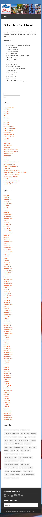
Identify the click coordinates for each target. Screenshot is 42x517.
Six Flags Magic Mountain (10, 183)
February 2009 (7, 373)
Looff (26, 447)
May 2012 (6, 308)
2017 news (6, 113)
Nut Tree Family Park (9, 164)
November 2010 (8, 329)
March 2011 (7, 321)
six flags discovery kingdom (10, 468)
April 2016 (6, 275)
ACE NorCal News (8, 130)
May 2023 (6, 201)
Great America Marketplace (11, 149)
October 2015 (7, 277)
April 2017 (6, 260)
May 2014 (6, 289)
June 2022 (6, 208)
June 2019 (6, 237)
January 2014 (7, 293)
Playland (22, 454)
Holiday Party (7, 155)
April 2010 (6, 344)
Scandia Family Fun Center (11, 176)
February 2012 (7, 310)
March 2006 (7, 400)
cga (26, 437)
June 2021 (6, 220)
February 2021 (7, 224)
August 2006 (7, 392)
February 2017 (7, 264)
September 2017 (8, 252)
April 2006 (6, 398)
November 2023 (8, 199)
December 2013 (8, 296)
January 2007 (7, 386)
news (22, 450)
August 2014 (7, 287)
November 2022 (8, 203)
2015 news (6, 109)
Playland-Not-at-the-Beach (11, 166)
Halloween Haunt (8, 153)
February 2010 (7, 348)
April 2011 (6, 319)
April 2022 (6, 212)
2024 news (6, 124)
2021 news (6, 120)
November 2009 (8, 354)
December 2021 (8, 214)
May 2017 (6, 258)
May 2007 (6, 384)
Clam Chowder (32, 437)
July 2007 (6, 381)
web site (16, 478)
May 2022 (6, 210)
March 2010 (7, 346)
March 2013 (7, 300)
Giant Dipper (7, 143)
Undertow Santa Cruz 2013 (27, 474)
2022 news (6, 122)
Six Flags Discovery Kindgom (11, 180)
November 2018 (8, 241)
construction (33, 440)
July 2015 (6, 281)
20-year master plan (9, 107)
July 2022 (6, 206)
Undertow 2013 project (16, 471)
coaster (6, 440)
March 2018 (7, 245)
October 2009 (7, 356)
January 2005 (7, 413)
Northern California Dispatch (11, 162)
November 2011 (8, 314)
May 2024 (6, 197)
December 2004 (8, 415)
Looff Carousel (32, 447)
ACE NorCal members (9, 128)
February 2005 (7, 411)
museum (13, 450)
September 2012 (8, 304)
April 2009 (6, 369)
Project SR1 (7, 168)
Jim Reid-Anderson (18, 447)
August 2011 (7, 317)
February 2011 (7, 323)
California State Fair (9, 134)
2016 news (6, 111)
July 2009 (6, 363)
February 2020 (7, 231)
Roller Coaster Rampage (10, 461)
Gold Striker (7, 147)
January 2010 (7, 350)
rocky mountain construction (25, 457)
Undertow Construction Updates (11, 474)
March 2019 (7, 239)
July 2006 (6, 394)
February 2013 (7, 302)
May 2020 (6, 226)
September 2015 (8, 279)
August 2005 (7, 402)
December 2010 (8, 327)
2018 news (6, 116)
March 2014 (7, 291)
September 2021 (8, 218)
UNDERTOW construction (10, 185)
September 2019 (8, 233)
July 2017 (6, 256)
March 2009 (7, 371)
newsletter (27, 450)
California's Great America (10, 137)
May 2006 (6, 396)
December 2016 (8, 268)
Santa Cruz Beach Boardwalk (11, 174)
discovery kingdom (8, 443)
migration (6, 450)
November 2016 (8, 270)
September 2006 (8, 390)
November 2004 (8, 417)
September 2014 (8, 285)
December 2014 (8, 283)
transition (30, 468)
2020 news (6, 118)
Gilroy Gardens (8, 145)
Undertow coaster (28, 471)
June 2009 (6, 365)
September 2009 (8, 358)
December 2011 (8, 312)
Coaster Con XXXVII (23, 440)
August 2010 (7, 335)
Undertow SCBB (8, 478)
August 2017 (7, 254)
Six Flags (6, 178)
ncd (17, 450)
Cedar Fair (6, 139)
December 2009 (8, 352)
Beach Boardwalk (25, 433)
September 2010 (8, 333)
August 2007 (7, 379)
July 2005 (6, 405)
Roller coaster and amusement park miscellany (16, 172)
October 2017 (7, 250)
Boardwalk (33, 433)
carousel (21, 437)
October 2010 (7, 331)
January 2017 (7, 266)
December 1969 (8, 419)
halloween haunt (8, 447)
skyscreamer (23, 468)
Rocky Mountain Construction (11, 170)
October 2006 (7, 388)
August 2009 (7, 361)
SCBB (21, 464)
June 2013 (6, 298)
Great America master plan (11, 151)
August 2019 (7, 235)
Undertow (6, 471)
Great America (28, 443)
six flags (27, 464)
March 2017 (7, 262)
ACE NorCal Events (9, 126)
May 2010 (6, 342)
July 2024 (6, 195)
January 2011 (7, 325)
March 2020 (7, 229)
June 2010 (6, 340)
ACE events (7, 430)
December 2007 (8, 375)
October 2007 (7, 377)
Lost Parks (6, 160)
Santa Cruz (20, 461)
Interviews (6, 157)
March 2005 (7, 409)
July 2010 (6, 338)
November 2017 (8, 247)
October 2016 (7, 273)
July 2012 (6, 306)
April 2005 (6, 407)
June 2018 (6, 243)
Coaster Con (7, 141)
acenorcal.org (7, 132)
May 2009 (6, 367)
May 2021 (6, 222)
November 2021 (8, 216)
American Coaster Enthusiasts (11, 433)
